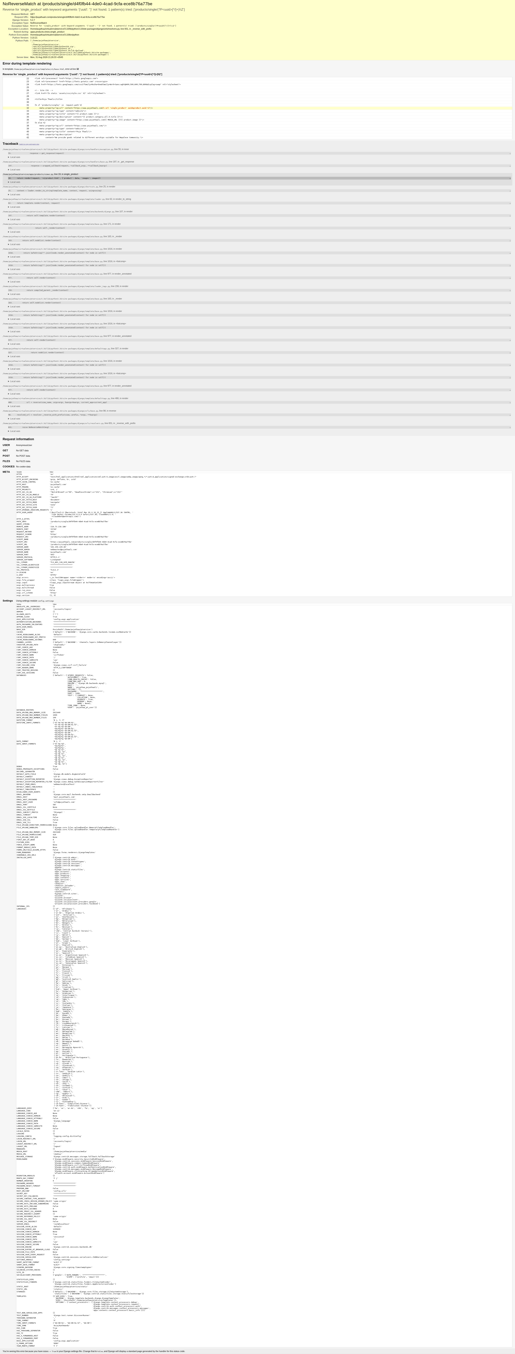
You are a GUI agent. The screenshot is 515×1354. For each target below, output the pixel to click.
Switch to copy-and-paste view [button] (29, 144)
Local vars (15, 157)
